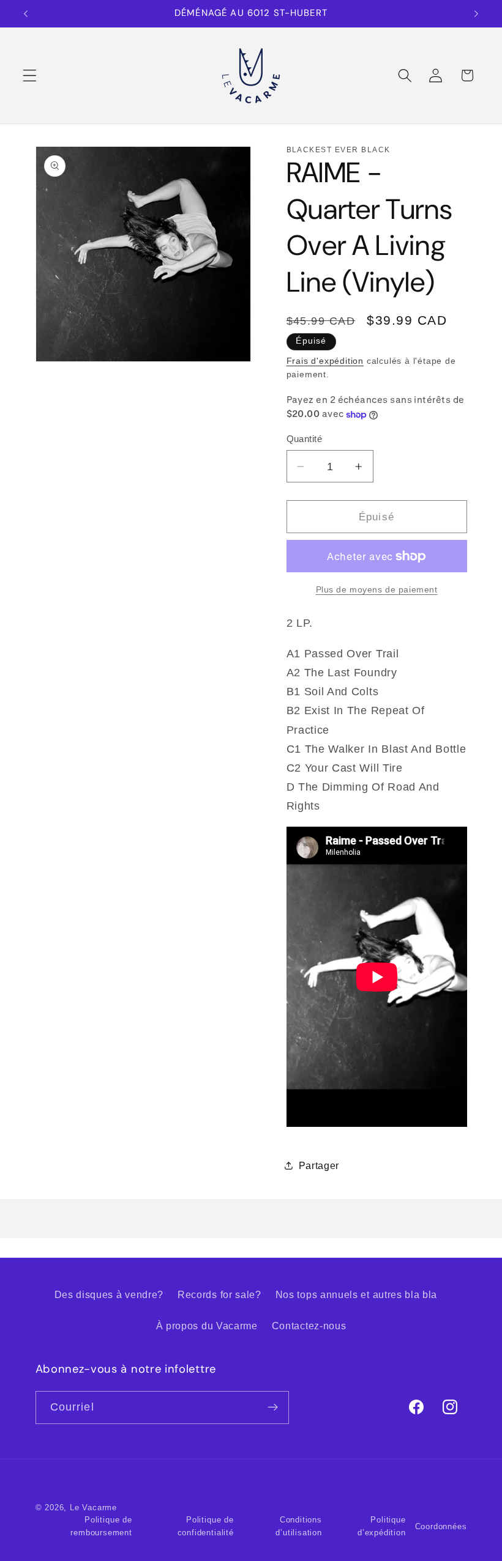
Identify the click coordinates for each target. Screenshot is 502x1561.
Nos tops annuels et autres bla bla (356, 1294)
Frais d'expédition (325, 361)
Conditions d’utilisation (298, 1526)
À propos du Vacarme (207, 1325)
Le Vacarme (93, 1508)
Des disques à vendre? (109, 1294)
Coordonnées (441, 1526)
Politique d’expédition (382, 1526)
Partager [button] (319, 1165)
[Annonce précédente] (25, 13)
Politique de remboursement (101, 1526)
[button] (29, 75)
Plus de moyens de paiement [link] (377, 589)
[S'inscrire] (272, 1407)
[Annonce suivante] (476, 13)
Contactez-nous (309, 1325)
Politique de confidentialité (206, 1526)
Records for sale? (219, 1294)
